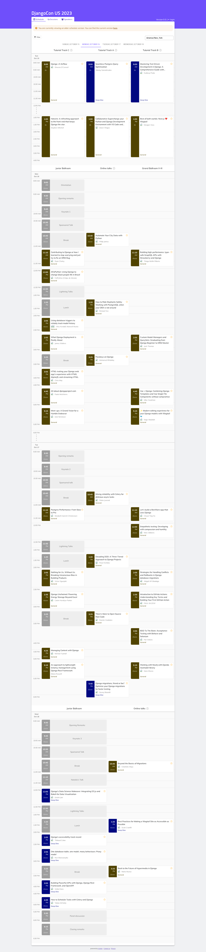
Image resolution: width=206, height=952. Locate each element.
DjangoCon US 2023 (51, 13)
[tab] (71, 44)
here (115, 28)
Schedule (39, 19)
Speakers (68, 19)
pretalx (100, 948)
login (172, 19)
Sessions (53, 19)
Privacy (113, 948)
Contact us (107, 948)
